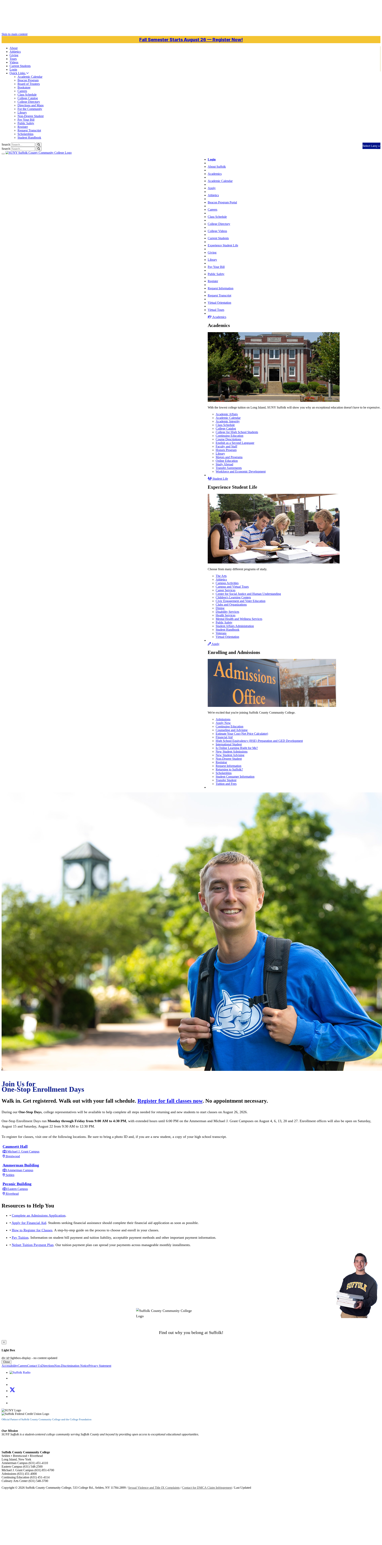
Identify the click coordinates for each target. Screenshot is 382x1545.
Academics (215, 173)
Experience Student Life (223, 245)
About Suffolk (217, 166)
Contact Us (34, 1365)
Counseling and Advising (232, 730)
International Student (229, 744)
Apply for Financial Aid (29, 1223)
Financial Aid (224, 737)
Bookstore (24, 87)
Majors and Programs (229, 457)
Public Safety (26, 123)
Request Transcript (29, 130)
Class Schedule (27, 94)
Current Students (218, 238)
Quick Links (18, 73)
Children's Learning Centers (233, 597)
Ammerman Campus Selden (21, 1170)
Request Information (220, 288)
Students (20, 66)
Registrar (221, 762)
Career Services (225, 590)
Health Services (225, 615)
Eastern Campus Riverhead (17, 1188)
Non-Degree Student (31, 116)
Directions (47, 1365)
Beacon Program (28, 80)
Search (6, 144)
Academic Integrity (228, 421)
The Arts (221, 576)
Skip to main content (14, 34)
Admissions (223, 719)
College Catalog (28, 98)
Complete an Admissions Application (38, 1215)
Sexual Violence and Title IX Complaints (154, 1487)
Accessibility (10, 1365)
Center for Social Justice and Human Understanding (248, 593)
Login (13, 69)
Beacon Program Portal (222, 202)
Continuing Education (229, 435)
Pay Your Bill (26, 119)
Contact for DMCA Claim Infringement (207, 1487)
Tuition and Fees (226, 783)
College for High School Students (237, 432)
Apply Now (223, 723)
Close (6, 1361)
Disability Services (227, 611)
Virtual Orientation (219, 302)
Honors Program (226, 450)
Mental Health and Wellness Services (239, 619)
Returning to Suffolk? (229, 769)
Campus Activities (227, 583)
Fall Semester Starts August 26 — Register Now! (191, 39)
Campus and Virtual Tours (232, 586)
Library (22, 112)
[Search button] (39, 145)
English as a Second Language (235, 443)
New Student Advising (230, 755)
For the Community (30, 109)
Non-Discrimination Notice (71, 1365)
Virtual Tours (216, 309)
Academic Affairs (227, 414)
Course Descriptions (228, 439)
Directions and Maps (31, 105)
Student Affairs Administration (235, 626)
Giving (14, 55)
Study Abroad (224, 464)
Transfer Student (226, 780)
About (14, 48)
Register (23, 126)
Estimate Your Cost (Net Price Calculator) (242, 733)
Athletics (15, 51)
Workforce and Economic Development (241, 471)
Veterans (221, 633)
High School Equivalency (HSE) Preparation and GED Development (259, 740)
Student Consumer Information (235, 776)
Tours (13, 58)
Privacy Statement (100, 1365)
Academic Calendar (30, 76)
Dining (220, 608)
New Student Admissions (232, 751)
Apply (212, 188)
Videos (14, 62)
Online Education (227, 460)
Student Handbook (29, 137)
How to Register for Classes (32, 1230)
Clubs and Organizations (231, 604)
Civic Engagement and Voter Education (240, 601)
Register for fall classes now (170, 1101)
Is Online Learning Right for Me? (237, 748)
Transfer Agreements (229, 468)
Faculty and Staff (226, 446)
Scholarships (25, 134)
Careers (22, 91)
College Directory (29, 101)
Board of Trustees (29, 84)
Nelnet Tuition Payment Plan (33, 1245)
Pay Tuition (20, 1238)
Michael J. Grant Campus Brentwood (21, 1151)
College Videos (217, 231)
